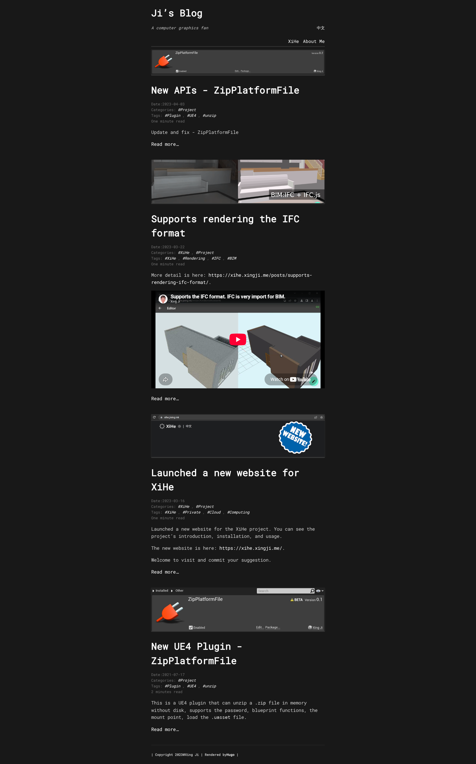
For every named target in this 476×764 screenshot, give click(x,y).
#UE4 (191, 115)
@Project (187, 109)
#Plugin (172, 115)
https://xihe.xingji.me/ (250, 548)
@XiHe (183, 252)
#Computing (238, 512)
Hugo (231, 755)
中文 (321, 27)
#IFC (215, 258)
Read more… (164, 144)
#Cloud (213, 512)
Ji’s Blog (177, 12)
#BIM (231, 258)
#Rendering (193, 258)
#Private (191, 512)
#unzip (209, 115)
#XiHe (170, 258)
